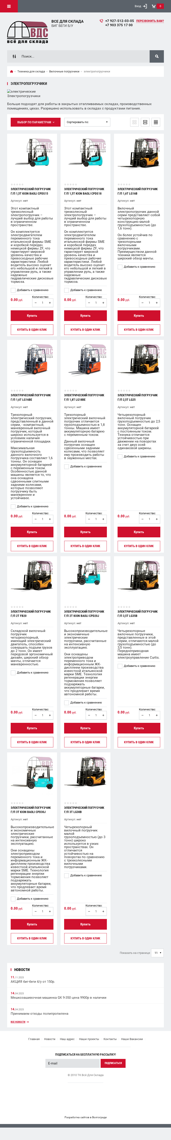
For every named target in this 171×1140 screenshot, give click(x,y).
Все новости (18, 1022)
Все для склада (67, 21)
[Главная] (11, 71)
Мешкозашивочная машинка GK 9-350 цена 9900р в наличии (58, 998)
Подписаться (113, 1063)
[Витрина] (134, 122)
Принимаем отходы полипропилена (39, 1014)
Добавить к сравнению (32, 290)
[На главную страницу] (27, 31)
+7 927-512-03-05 (119, 21)
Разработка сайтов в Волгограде (86, 1117)
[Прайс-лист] (155, 122)
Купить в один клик (32, 329)
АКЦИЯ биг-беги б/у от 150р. (33, 982)
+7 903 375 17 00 (119, 25)
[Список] (145, 122)
